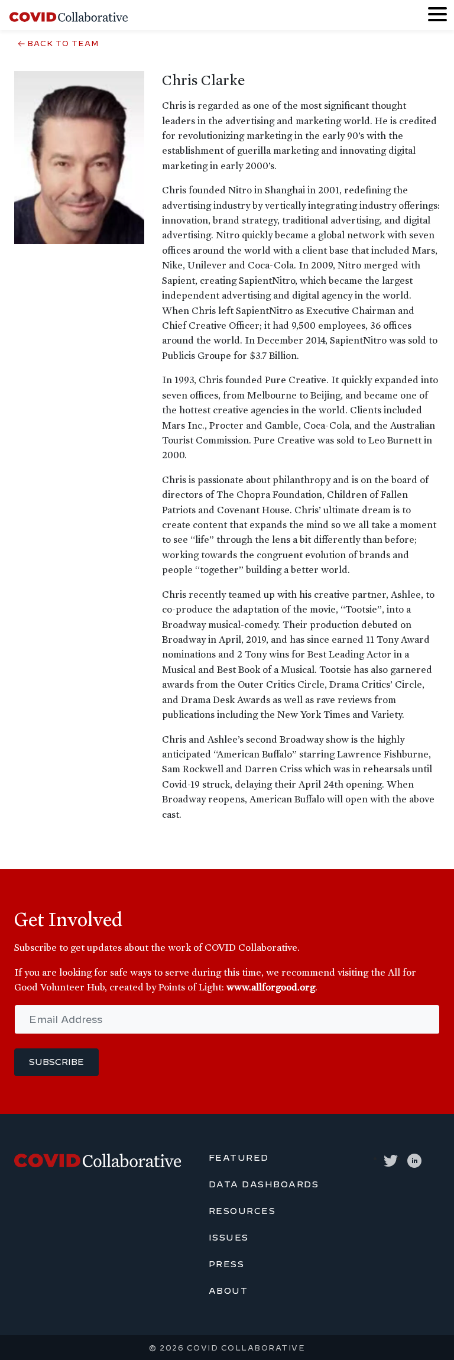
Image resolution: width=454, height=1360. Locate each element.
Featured (239, 1158)
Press (227, 1264)
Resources (242, 1211)
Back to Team (63, 43)
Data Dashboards (264, 1184)
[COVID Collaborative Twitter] (391, 1158)
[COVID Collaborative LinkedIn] (414, 1158)
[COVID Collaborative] (68, 15)
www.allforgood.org (270, 987)
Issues (229, 1237)
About (228, 1291)
